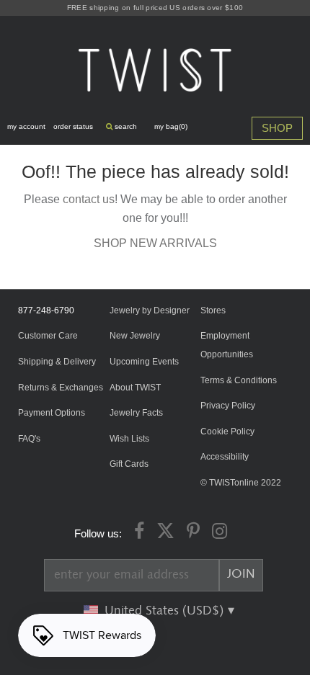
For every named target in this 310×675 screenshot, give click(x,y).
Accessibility (224, 457)
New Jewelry (135, 336)
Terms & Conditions (238, 380)
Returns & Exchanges (60, 388)
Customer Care (48, 336)
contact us (89, 199)
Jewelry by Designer (150, 310)
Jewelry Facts (136, 413)
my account (26, 126)
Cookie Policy (227, 431)
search (124, 126)
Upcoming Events (144, 362)
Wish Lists (129, 439)
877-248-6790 (46, 310)
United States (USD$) (166, 610)
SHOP (277, 128)
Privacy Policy (227, 406)
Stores (213, 310)
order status (73, 126)
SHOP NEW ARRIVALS (155, 243)
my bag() (170, 126)
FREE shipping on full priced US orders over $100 (155, 8)
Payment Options (51, 413)
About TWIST (135, 388)
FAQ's (29, 439)
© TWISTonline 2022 (240, 483)
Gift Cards (129, 464)
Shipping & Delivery (57, 362)
